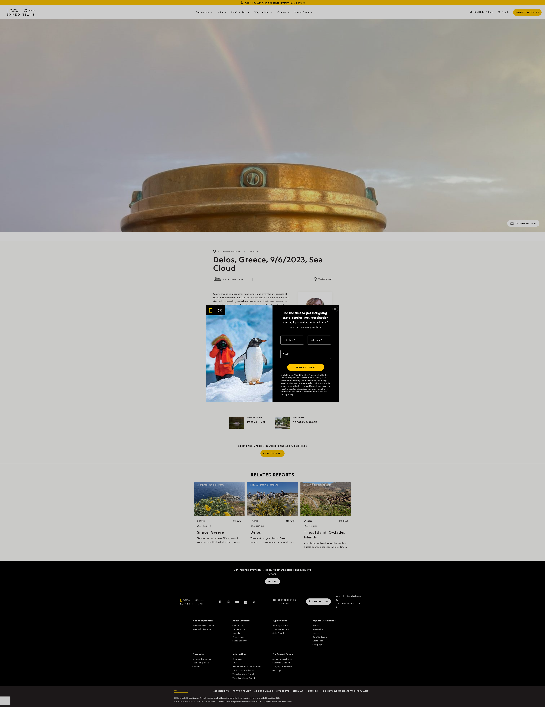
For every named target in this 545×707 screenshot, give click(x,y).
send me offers (305, 367)
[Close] (335, 309)
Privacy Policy (286, 394)
